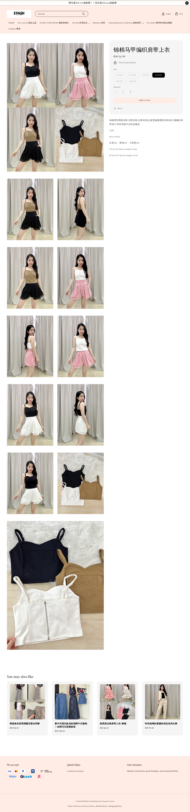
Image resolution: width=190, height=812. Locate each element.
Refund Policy (102, 806)
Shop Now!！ (112, 3)
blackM (132, 75)
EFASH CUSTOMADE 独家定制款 (54, 23)
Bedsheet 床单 (99, 23)
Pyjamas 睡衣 (15, 29)
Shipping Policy (115, 806)
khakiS (119, 81)
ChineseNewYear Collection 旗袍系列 (124, 23)
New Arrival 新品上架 (27, 23)
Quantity (116, 87)
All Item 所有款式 (79, 23)
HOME (11, 23)
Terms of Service (75, 806)
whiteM (158, 75)
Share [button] (119, 108)
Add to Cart (144, 100)
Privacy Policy (89, 806)
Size (115, 69)
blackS (119, 75)
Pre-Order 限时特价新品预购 (159, 23)
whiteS (146, 75)
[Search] (83, 13)
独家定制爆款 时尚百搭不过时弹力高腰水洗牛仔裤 (25, 804)
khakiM (132, 81)
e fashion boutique (75, 771)
